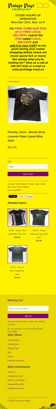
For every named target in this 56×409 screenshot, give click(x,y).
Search (10, 356)
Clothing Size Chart (15, 376)
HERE (14, 332)
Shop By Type (13, 348)
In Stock (30, 184)
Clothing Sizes (13, 344)
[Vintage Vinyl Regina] (21, 7)
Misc (9, 352)
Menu (40, 5)
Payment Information (16, 361)
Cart (45, 5)
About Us (11, 372)
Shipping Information (16, 388)
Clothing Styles (14, 340)
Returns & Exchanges (16, 380)
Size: (10, 161)
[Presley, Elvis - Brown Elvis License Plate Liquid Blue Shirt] (28, 104)
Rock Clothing (22, 187)
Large (37, 184)
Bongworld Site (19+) (16, 384)
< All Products (13, 81)
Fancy (29, 196)
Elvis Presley (21, 184)
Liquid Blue (17, 190)
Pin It (21, 196)
